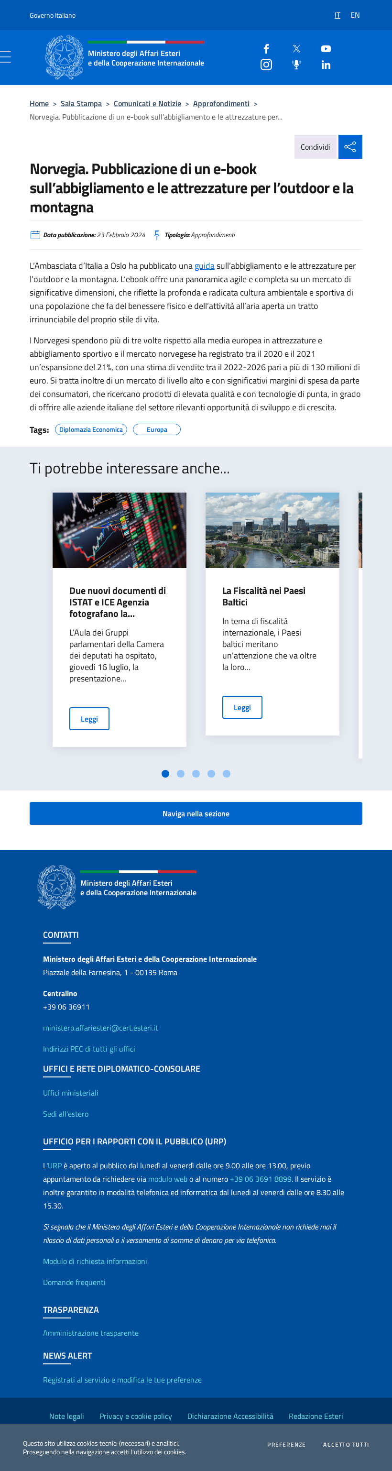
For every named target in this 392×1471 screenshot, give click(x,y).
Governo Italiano (53, 15)
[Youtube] (322, 47)
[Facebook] (262, 47)
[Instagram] (262, 63)
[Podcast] (292, 63)
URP (55, 1165)
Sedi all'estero (65, 1114)
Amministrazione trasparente (91, 1333)
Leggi (89, 719)
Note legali (66, 1416)
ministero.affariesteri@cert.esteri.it (100, 1027)
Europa (157, 428)
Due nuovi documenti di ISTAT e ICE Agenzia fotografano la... (117, 602)
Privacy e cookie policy (135, 1416)
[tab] (165, 774)
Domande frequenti (74, 1282)
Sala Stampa (81, 103)
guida (205, 265)
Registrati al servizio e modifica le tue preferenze (122, 1379)
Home (39, 103)
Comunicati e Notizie (147, 103)
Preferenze (286, 1445)
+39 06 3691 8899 (261, 1179)
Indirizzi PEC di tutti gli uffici (89, 1048)
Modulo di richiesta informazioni (95, 1261)
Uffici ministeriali (70, 1092)
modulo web (167, 1179)
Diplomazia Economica (91, 428)
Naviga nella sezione (196, 813)
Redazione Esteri (316, 1416)
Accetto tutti (346, 1445)
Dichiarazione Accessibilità (230, 1416)
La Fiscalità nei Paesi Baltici (263, 596)
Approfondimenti (221, 103)
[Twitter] (292, 47)
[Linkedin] (322, 63)
